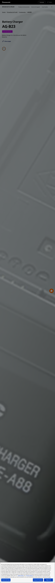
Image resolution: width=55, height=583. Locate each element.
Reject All (48, 580)
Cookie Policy (21, 575)
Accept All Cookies (38, 580)
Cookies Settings (6, 580)
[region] (27, 572)
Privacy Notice (29, 575)
